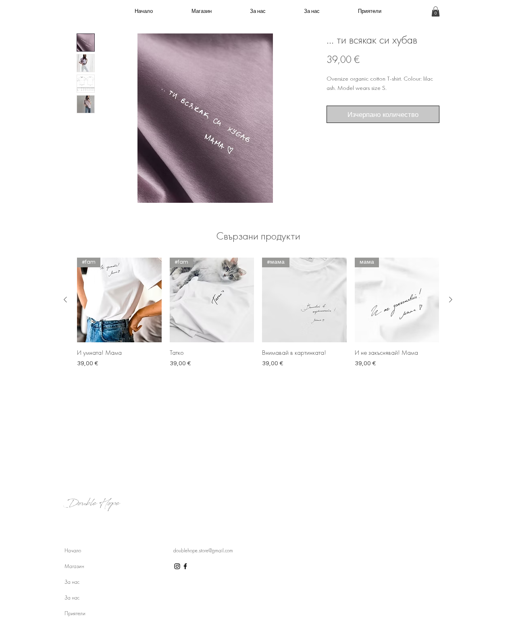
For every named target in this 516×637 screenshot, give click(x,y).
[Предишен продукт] (65, 299)
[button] (435, 11)
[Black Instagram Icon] (177, 566)
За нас (71, 582)
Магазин (74, 566)
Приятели (74, 613)
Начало (72, 550)
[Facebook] (185, 566)
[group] (258, 317)
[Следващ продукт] (451, 299)
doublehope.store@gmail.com (203, 550)
